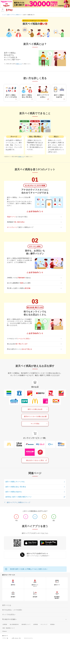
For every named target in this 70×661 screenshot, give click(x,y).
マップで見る (35, 423)
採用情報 (35, 624)
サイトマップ (44, 624)
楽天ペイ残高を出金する (13, 492)
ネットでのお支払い (8, 614)
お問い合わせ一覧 (16, 638)
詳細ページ (19, 63)
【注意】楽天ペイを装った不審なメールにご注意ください (28, 569)
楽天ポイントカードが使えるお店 (35, 416)
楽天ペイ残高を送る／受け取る (15, 487)
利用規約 (52, 624)
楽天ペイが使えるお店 (35, 409)
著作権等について (26, 624)
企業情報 (5, 624)
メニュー (2, 11)
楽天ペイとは (6, 605)
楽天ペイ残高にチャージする (15, 481)
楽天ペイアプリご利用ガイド (14, 14)
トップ (3, 14)
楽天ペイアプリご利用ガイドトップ (18, 502)
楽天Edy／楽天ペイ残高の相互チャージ (18, 497)
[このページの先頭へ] (66, 651)
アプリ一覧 (5, 638)
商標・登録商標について (9, 628)
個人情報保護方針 (14, 624)
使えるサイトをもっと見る (35, 460)
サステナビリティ (28, 638)
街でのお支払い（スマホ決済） (12, 610)
